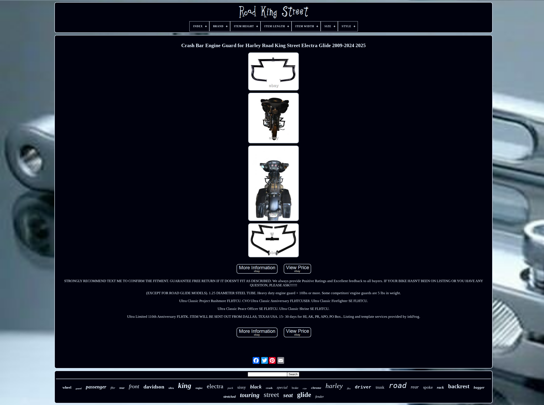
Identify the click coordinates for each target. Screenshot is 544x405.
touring (249, 394)
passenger (96, 387)
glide (304, 394)
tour (122, 388)
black (256, 387)
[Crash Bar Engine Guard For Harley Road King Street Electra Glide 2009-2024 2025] (273, 72)
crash (269, 388)
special (282, 387)
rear (415, 387)
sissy (241, 387)
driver (363, 387)
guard (79, 388)
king (184, 386)
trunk (380, 387)
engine (199, 388)
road (398, 385)
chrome (316, 388)
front (134, 386)
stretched (229, 396)
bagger (479, 387)
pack (230, 388)
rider (305, 388)
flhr (112, 388)
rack (440, 387)
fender (319, 396)
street (271, 394)
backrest (458, 386)
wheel (66, 387)
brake (295, 388)
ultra (171, 388)
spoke (428, 387)
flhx (349, 388)
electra (215, 386)
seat (288, 395)
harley (334, 386)
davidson (153, 387)
